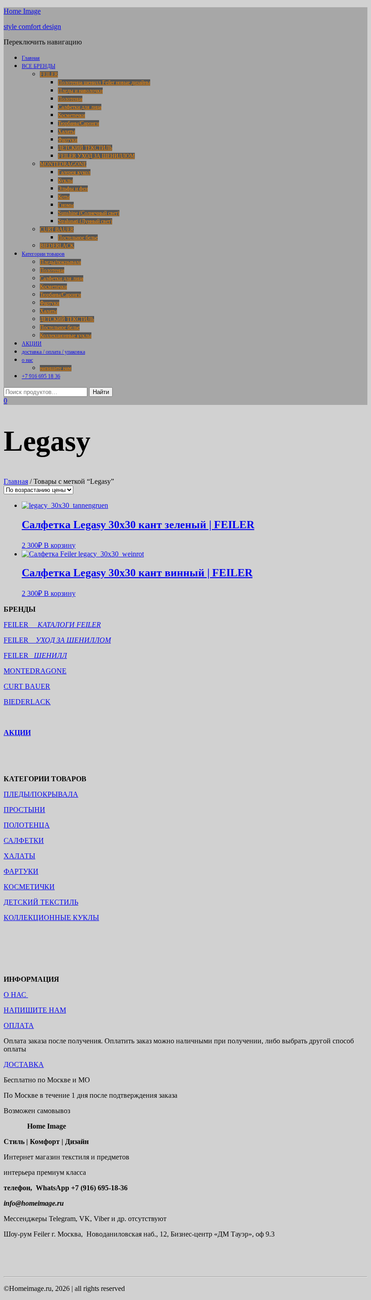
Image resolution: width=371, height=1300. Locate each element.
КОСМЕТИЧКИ (29, 887)
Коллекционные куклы (65, 335)
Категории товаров (43, 254)
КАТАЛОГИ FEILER (69, 624)
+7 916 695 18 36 (41, 376)
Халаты (66, 131)
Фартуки (67, 139)
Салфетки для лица (79, 107)
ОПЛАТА (19, 1025)
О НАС (16, 994)
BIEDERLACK (57, 246)
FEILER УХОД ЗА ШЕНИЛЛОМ (96, 156)
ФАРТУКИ (21, 871)
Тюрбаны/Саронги (78, 123)
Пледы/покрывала (60, 262)
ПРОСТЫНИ (24, 809)
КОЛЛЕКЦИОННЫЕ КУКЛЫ (51, 917)
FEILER (49, 74)
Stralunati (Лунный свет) (85, 221)
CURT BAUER (57, 229)
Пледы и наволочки (80, 91)
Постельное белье (78, 237)
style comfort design (32, 26)
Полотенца (70, 99)
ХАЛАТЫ (19, 856)
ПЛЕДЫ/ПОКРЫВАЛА (41, 794)
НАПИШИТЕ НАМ (35, 1010)
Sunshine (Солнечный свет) (88, 213)
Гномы (66, 205)
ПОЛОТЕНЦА (27, 825)
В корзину (60, 545)
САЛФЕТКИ (24, 840)
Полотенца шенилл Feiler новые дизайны (104, 82)
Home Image (22, 11)
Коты (64, 197)
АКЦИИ (32, 344)
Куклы (65, 180)
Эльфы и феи (73, 188)
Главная (31, 58)
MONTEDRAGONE (63, 164)
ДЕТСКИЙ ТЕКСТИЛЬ (85, 148)
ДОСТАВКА (24, 1064)
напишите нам (55, 368)
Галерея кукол (74, 172)
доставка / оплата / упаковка (53, 352)
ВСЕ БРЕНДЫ (38, 66)
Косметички (71, 115)
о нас (27, 360)
